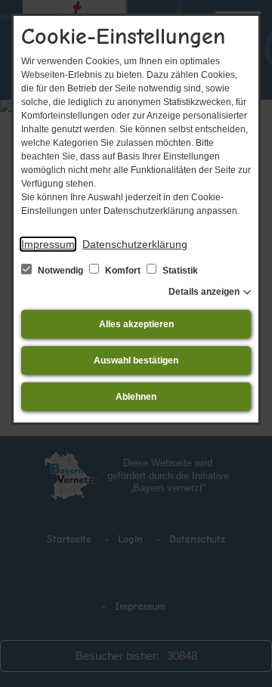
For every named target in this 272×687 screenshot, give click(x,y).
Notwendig (60, 270)
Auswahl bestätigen (136, 360)
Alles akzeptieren (136, 324)
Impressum (48, 244)
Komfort (123, 270)
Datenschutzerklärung (134, 244)
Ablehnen (136, 396)
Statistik (179, 270)
